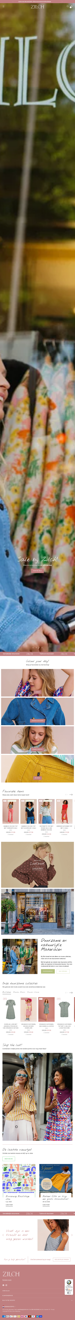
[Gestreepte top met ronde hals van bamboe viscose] (46, 1284)
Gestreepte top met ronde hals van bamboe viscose (46, 1301)
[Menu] (72, 1280)
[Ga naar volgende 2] (39, 1121)
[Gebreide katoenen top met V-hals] (64, 1284)
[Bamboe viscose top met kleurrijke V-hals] (28, 1284)
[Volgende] (62, 1)
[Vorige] (13, 1)
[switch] (69, 1293)
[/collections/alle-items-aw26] (37, 564)
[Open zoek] (68, 6)
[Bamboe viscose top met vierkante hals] (10, 1284)
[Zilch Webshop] (37, 6)
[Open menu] (3, 6)
